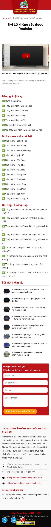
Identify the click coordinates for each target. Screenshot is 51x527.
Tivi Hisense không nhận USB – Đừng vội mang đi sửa (28, 308)
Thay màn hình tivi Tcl (15, 120)
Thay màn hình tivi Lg (15, 115)
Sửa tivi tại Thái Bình (15, 179)
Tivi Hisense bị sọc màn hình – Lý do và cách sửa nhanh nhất (29, 344)
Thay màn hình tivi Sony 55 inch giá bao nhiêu (26, 239)
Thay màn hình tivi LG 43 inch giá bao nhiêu (25, 234)
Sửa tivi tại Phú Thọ (15, 165)
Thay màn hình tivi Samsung (18, 106)
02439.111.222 (34, 513)
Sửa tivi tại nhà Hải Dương (18, 150)
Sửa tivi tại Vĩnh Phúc (15, 189)
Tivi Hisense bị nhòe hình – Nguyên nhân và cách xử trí (27, 353)
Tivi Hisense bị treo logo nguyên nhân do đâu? (28, 299)
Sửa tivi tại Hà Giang (15, 169)
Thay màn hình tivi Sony (16, 110)
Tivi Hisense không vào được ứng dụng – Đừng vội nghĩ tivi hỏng (29, 317)
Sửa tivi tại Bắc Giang (15, 160)
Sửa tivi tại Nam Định (15, 184)
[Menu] (4, 4)
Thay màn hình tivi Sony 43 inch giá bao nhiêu (26, 226)
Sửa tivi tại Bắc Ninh (15, 193)
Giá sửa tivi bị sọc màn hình (18, 125)
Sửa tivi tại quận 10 (14, 155)
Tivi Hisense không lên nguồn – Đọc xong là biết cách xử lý (28, 326)
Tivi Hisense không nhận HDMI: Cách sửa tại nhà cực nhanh (28, 290)
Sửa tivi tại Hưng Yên (15, 174)
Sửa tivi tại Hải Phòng (16, 145)
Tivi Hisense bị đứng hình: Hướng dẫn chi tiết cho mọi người (28, 335)
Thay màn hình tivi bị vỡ (16, 198)
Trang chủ (6, 18)
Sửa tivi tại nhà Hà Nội (16, 141)
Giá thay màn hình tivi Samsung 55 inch (23, 130)
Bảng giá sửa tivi (13, 101)
